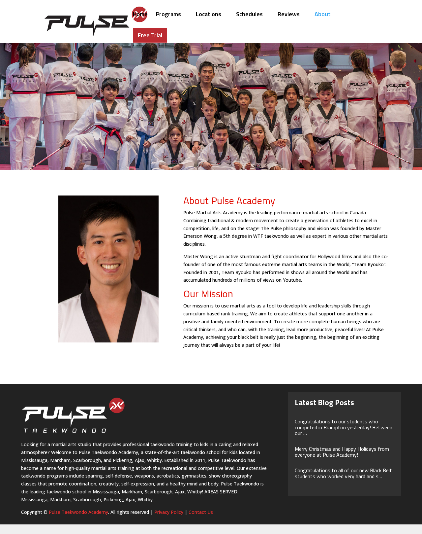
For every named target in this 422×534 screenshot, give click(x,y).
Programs (168, 15)
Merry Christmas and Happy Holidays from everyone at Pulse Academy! (342, 452)
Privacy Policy (168, 512)
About (323, 15)
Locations (208, 15)
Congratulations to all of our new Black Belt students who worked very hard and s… (343, 473)
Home (140, 15)
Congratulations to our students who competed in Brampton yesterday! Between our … (343, 427)
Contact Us (201, 512)
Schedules (249, 15)
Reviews (289, 15)
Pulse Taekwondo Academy (78, 512)
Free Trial (150, 35)
